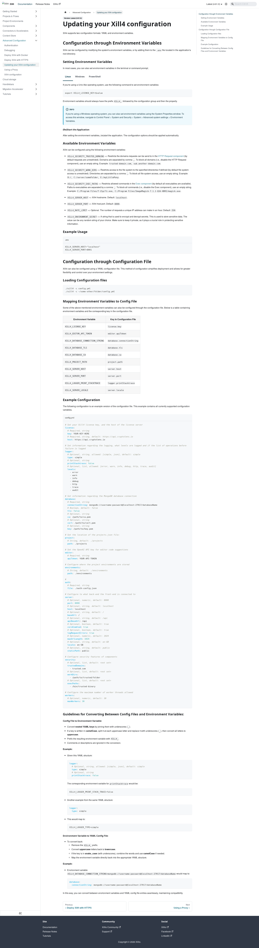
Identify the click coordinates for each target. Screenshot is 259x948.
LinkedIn (165, 935)
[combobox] (243, 4)
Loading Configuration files (211, 33)
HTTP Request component (171, 156)
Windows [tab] (80, 76)
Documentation (25, 4)
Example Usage (207, 25)
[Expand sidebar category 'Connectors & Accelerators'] (36, 31)
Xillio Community (110, 927)
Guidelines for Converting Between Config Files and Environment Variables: (217, 49)
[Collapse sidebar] (20, 913)
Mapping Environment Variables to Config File (217, 39)
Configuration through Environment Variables (216, 14)
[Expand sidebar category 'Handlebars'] (36, 84)
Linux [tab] (68, 76)
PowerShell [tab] (94, 76)
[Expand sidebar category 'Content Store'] (36, 35)
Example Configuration (209, 44)
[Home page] (65, 12)
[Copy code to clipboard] (189, 92)
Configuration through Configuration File (214, 29)
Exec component (144, 183)
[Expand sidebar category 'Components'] (36, 26)
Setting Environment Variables (212, 17)
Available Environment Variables (213, 21)
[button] (20, 11)
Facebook (166, 931)
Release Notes (43, 4)
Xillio (55, 4)
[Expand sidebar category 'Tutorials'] (36, 94)
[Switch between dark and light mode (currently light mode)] (226, 4)
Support (106, 931)
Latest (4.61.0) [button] (213, 4)
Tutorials (47, 935)
